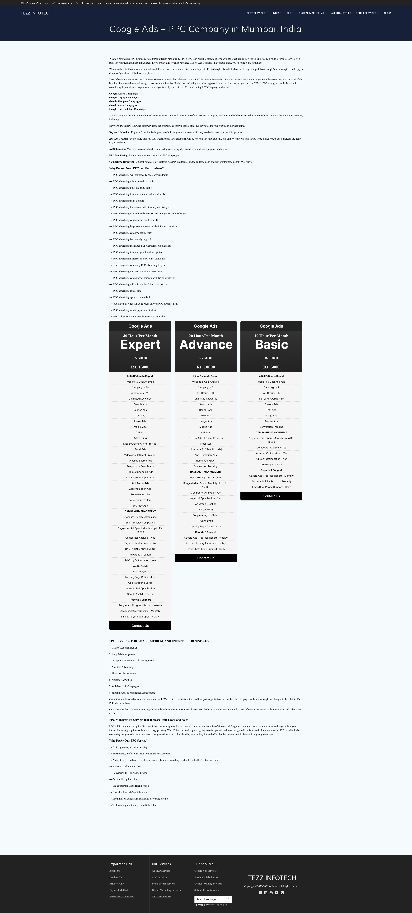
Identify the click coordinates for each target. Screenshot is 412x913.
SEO (289, 12)
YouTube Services (161, 896)
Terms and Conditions (121, 896)
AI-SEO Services (161, 870)
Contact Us (140, 626)
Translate (221, 905)
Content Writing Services (208, 883)
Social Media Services (163, 883)
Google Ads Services (205, 870)
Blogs (388, 12)
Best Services (256, 12)
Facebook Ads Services (206, 877)
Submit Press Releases (206, 890)
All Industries (341, 12)
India (275, 12)
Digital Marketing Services (166, 890)
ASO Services (159, 877)
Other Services (366, 12)
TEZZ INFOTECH (36, 13)
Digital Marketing (311, 12)
